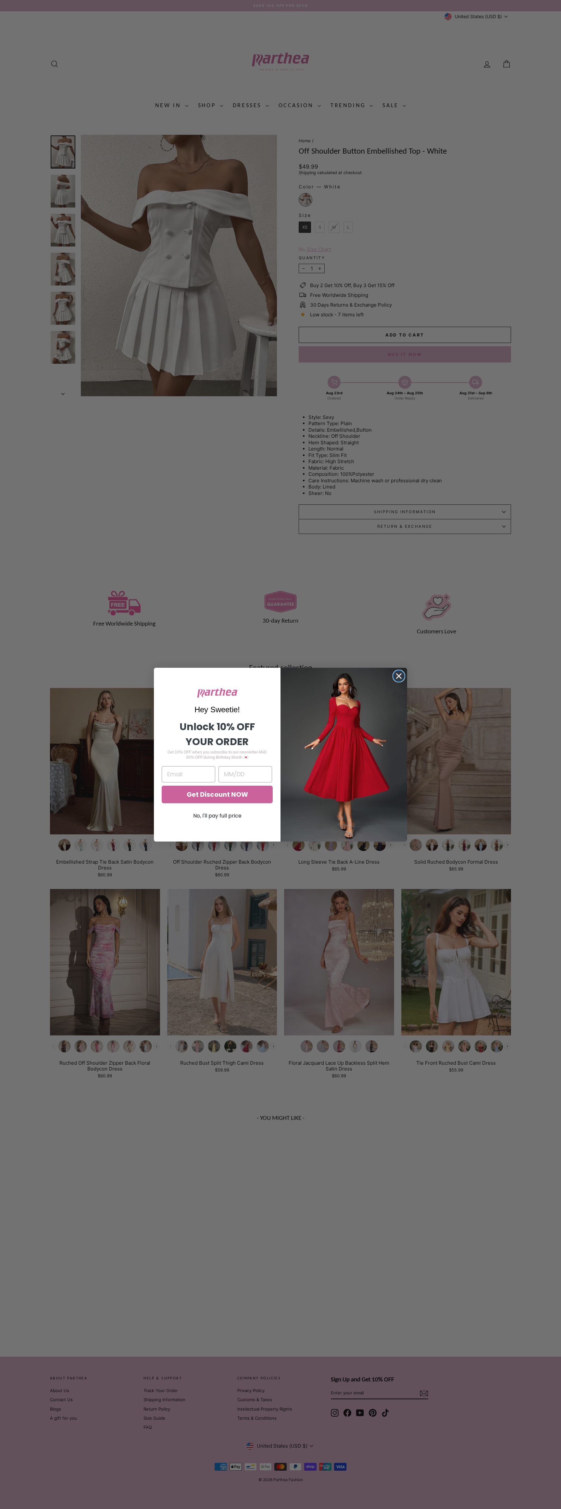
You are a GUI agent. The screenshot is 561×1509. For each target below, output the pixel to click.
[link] (217, 693)
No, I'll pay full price (217, 815)
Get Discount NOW (217, 794)
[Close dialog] (399, 676)
